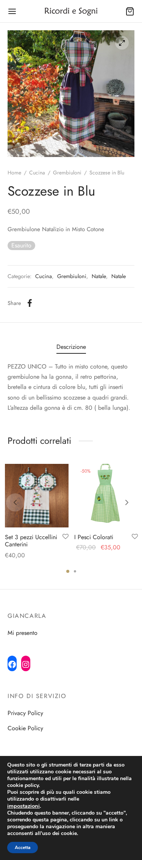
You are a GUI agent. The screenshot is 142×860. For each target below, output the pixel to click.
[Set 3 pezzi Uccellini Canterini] (37, 495)
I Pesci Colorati (93, 537)
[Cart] (129, 11)
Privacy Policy (25, 713)
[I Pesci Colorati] (106, 495)
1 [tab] (67, 571)
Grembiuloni (67, 172)
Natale (99, 276)
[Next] (127, 502)
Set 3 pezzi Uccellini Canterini (31, 541)
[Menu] (12, 11)
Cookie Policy (25, 728)
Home (14, 172)
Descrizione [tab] (71, 346)
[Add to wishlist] (65, 536)
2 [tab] (75, 571)
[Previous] (15, 502)
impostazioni (23, 805)
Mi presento (22, 632)
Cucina (37, 172)
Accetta (22, 847)
